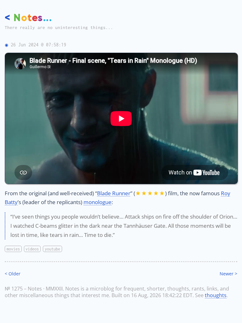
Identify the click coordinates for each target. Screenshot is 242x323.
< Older (12, 274)
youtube (52, 249)
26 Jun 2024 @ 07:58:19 (38, 44)
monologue (98, 202)
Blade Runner (113, 193)
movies (13, 249)
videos (32, 249)
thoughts (216, 295)
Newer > (228, 274)
